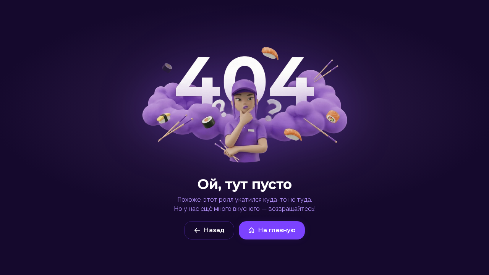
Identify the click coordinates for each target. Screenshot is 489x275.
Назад (214, 230)
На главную (277, 230)
